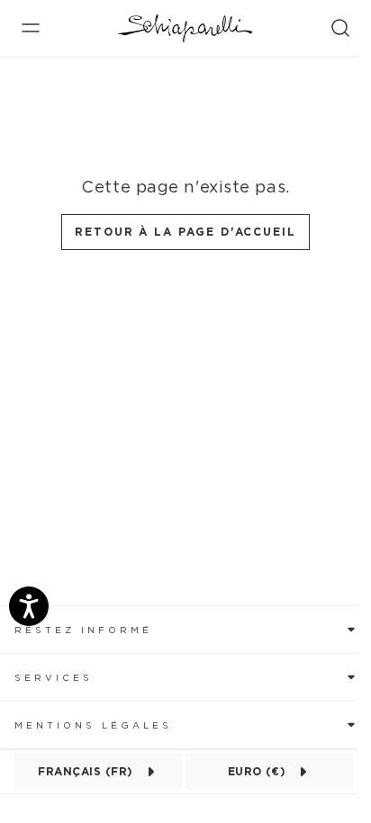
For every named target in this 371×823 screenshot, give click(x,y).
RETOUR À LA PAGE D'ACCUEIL (185, 232)
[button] (185, 629)
